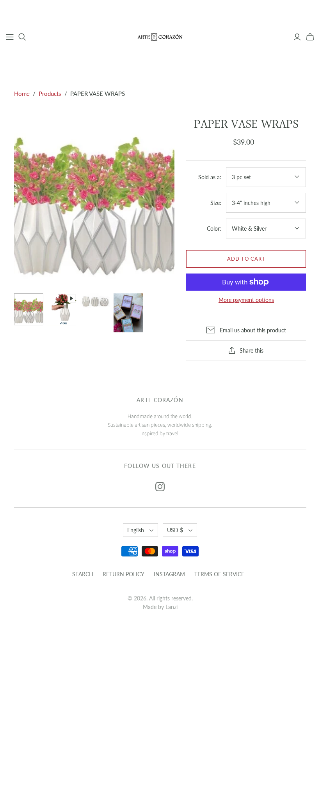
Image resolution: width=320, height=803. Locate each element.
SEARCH (82, 574)
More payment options (246, 299)
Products (50, 93)
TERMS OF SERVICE (219, 574)
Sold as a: (209, 177)
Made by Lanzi (160, 607)
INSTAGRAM (169, 574)
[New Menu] (10, 37)
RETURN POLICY (123, 574)
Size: (215, 202)
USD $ (175, 530)
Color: (214, 228)
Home (22, 93)
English (135, 530)
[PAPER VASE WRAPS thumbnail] (28, 309)
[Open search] (22, 37)
